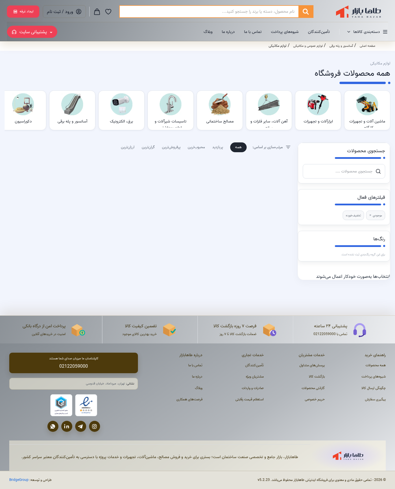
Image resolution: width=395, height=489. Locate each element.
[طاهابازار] (355, 11)
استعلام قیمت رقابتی (249, 399)
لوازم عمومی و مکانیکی (308, 46)
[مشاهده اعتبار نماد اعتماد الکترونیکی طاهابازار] (86, 405)
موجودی (375, 215)
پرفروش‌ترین (171, 147)
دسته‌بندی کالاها (366, 31)
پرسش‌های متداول (312, 365)
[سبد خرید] (97, 11)
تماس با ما (253, 31)
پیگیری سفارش (375, 399)
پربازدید (217, 147)
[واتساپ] (52, 426)
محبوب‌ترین (196, 147)
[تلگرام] (80, 426)
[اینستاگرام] (94, 426)
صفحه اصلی (367, 46)
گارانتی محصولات (313, 388)
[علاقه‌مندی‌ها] (108, 11)
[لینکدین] (66, 426)
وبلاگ (208, 31)
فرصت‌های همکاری (189, 399)
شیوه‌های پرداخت (285, 31)
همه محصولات (376, 365)
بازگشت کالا (317, 376)
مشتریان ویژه (255, 376)
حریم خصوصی (315, 399)
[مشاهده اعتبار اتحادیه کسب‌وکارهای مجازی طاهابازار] (61, 405)
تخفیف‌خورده (353, 215)
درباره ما (228, 31)
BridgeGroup (19, 480)
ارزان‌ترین (127, 147)
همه (238, 147)
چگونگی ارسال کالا (373, 388)
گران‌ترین (148, 147)
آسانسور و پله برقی (341, 46)
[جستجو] (305, 11)
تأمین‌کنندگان (319, 31)
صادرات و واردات (253, 388)
